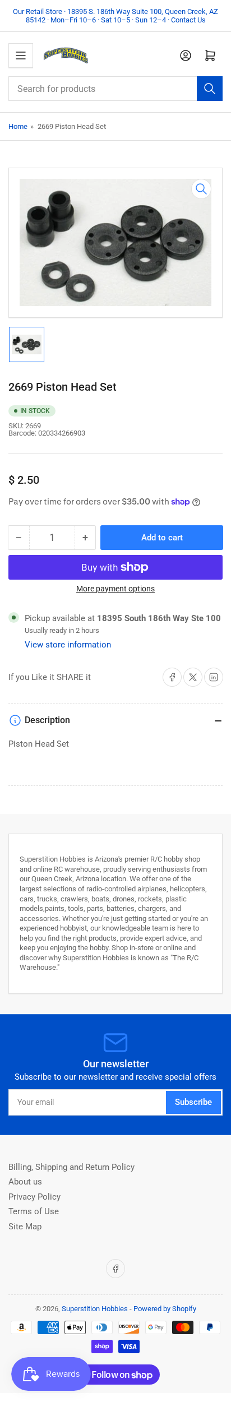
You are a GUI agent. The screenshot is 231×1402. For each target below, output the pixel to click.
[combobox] (115, 88)
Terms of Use (33, 1211)
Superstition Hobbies (95, 1308)
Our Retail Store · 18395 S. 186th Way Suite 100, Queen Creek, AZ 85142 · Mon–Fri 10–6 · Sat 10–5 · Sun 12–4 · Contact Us (115, 15)
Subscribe (193, 1102)
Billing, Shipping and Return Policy (71, 1167)
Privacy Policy (34, 1197)
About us (25, 1182)
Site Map (24, 1226)
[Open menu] (20, 55)
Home (17, 126)
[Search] (209, 88)
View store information (68, 645)
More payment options (115, 588)
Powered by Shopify (164, 1308)
